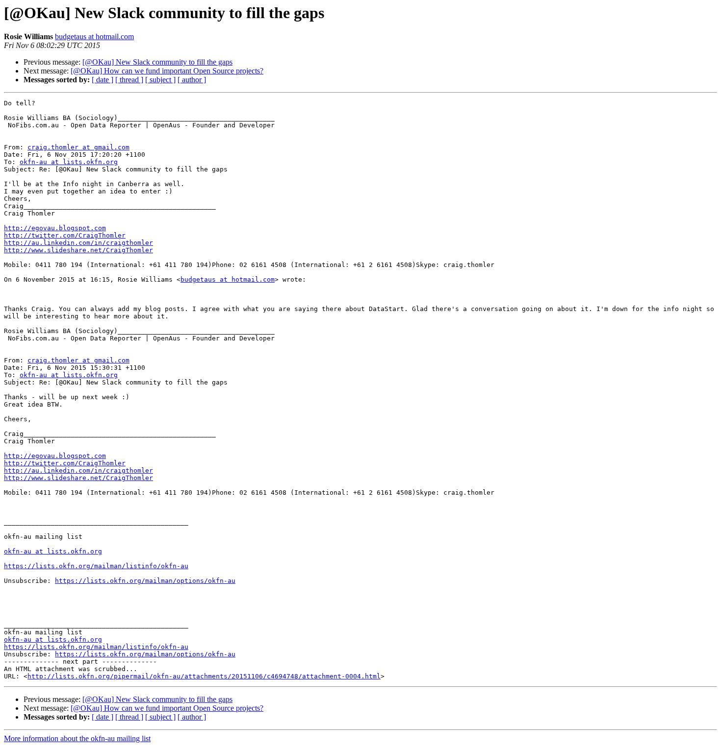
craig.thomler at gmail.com (78, 147)
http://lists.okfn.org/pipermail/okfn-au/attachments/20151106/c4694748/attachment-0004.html (204, 676)
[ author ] (192, 79)
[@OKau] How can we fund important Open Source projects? (167, 71)
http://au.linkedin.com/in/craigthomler (78, 242)
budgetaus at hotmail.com (94, 36)
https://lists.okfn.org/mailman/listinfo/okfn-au (96, 566)
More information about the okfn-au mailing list (77, 738)
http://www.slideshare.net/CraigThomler (78, 250)
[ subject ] (160, 79)
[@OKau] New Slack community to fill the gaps (157, 62)
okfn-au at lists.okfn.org (69, 162)
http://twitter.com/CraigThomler (65, 235)
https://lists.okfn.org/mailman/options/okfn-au (145, 580)
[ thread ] (129, 79)
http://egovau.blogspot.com (55, 228)
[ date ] (102, 79)
